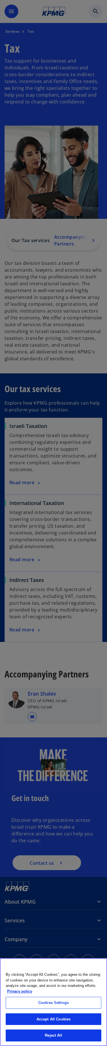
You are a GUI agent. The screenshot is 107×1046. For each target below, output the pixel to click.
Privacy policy (19, 991)
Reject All (53, 1035)
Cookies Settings (53, 1003)
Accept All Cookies (53, 1019)
